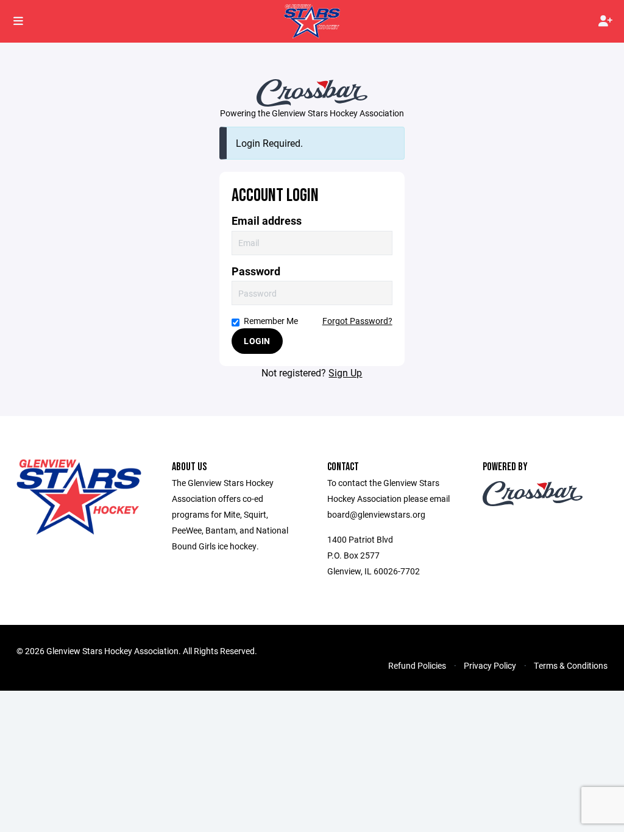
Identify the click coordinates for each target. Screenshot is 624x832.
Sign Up (345, 372)
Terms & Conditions (571, 665)
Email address (267, 221)
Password (256, 271)
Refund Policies (417, 665)
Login (257, 341)
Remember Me (271, 320)
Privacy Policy (490, 665)
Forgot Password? (357, 320)
